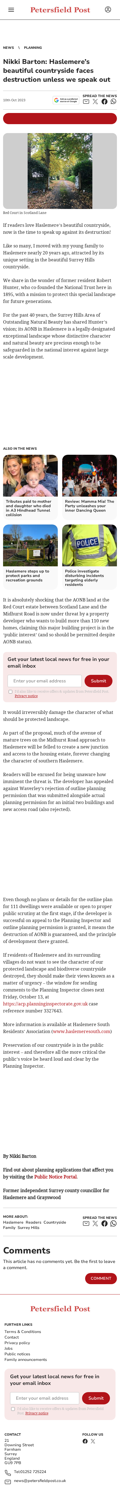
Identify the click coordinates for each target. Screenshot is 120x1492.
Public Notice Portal (55, 1177)
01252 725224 (33, 1472)
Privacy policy (17, 1343)
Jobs (8, 1348)
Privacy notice (26, 696)
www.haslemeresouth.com (81, 1031)
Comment (101, 1278)
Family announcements (25, 1359)
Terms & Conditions (22, 1331)
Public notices (17, 1354)
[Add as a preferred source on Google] (66, 100)
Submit (98, 681)
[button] (11, 9)
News (8, 47)
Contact (11, 1337)
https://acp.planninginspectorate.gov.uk (45, 1004)
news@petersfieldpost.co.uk (40, 1481)
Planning (33, 47)
